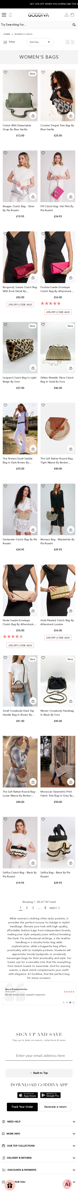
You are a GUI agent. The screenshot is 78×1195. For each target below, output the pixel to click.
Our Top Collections (21, 1145)
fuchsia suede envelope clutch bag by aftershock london (55, 289)
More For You (16, 1182)
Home (7, 34)
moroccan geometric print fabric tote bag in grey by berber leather (56, 794)
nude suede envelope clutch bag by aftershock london (18, 622)
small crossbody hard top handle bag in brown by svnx (18, 713)
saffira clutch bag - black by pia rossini (20, 874)
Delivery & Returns (19, 1158)
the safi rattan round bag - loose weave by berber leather (20, 794)
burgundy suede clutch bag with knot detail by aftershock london (20, 289)
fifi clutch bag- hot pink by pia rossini (56, 208)
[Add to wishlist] (5, 72)
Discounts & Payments (22, 1170)
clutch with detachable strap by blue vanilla (17, 127)
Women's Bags (24, 34)
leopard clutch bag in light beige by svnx (20, 379)
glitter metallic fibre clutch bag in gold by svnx (57, 379)
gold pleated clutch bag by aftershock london (57, 622)
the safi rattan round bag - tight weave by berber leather (57, 461)
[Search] (74, 25)
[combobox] (35, 25)
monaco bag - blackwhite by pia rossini (57, 541)
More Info (13, 1133)
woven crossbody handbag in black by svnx (57, 712)
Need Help (13, 1121)
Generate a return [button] (55, 1107)
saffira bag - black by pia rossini (55, 874)
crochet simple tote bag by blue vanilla (57, 127)
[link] (39, 993)
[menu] (4, 15)
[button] (67, 42)
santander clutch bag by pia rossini (20, 541)
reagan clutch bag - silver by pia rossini (18, 208)
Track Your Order (22, 1107)
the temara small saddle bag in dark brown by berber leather (17, 461)
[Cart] (72, 15)
